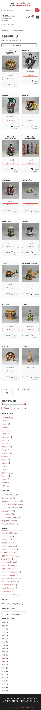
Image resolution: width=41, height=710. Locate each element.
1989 (3, 626)
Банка (3, 421)
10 (24, 389)
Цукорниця (6, 473)
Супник (4, 460)
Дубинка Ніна (6, 498)
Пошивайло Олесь (8, 581)
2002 (3, 655)
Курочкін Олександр (9, 556)
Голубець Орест (7, 543)
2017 (3, 684)
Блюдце (4, 424)
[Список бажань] (26, 16)
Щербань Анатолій (9, 594)
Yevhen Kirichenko (27, 708)
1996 (3, 645)
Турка (3, 469)
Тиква (3, 466)
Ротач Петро (6, 591)
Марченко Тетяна (8, 562)
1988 (3, 623)
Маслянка (5, 447)
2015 (3, 681)
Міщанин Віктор (7, 569)
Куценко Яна (6, 511)
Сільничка (5, 456)
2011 (3, 668)
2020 (3, 691)
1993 (3, 635)
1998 (3, 648)
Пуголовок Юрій (7, 585)
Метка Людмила (8, 565)
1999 (3, 652)
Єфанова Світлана (8, 546)
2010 (3, 665)
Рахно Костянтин (8, 588)
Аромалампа (6, 418)
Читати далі (10, 78)
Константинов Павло (9, 508)
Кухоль (4, 440)
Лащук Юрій (6, 559)
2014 (3, 678)
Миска (3, 450)
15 (7, 393)
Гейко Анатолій (7, 539)
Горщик (4, 430)
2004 (3, 658)
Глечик (4, 427)
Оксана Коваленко (8, 575)
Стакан (4, 482)
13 (35, 389)
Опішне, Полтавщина (10, 604)
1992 (3, 632)
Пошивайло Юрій (8, 524)
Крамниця (13, 31)
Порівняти (7, 84)
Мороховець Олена (9, 517)
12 (32, 389)
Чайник (4, 476)
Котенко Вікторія (8, 552)
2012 (3, 671)
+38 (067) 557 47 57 (24, 3)
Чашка (3, 479)
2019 (3, 687)
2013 (3, 674)
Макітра (4, 443)
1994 (3, 639)
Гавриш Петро (7, 536)
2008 (3, 661)
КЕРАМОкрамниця (8, 16)
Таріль (4, 486)
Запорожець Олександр (11, 501)
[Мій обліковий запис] (29, 16)
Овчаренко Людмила (9, 572)
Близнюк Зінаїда (7, 495)
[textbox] (14, 614)
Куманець (5, 437)
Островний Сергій (8, 521)
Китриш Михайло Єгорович (12, 504)
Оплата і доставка (7, 24)
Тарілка (4, 463)
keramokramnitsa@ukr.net (22, 5)
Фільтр (6, 408)
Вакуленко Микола (9, 533)
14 (3, 393)
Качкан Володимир (9, 549)
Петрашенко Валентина (11, 578)
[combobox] (13, 613)
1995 (3, 642)
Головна (4, 31)
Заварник (5, 434)
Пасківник (5, 453)
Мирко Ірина (6, 514)
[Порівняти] (23, 16)
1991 (3, 629)
